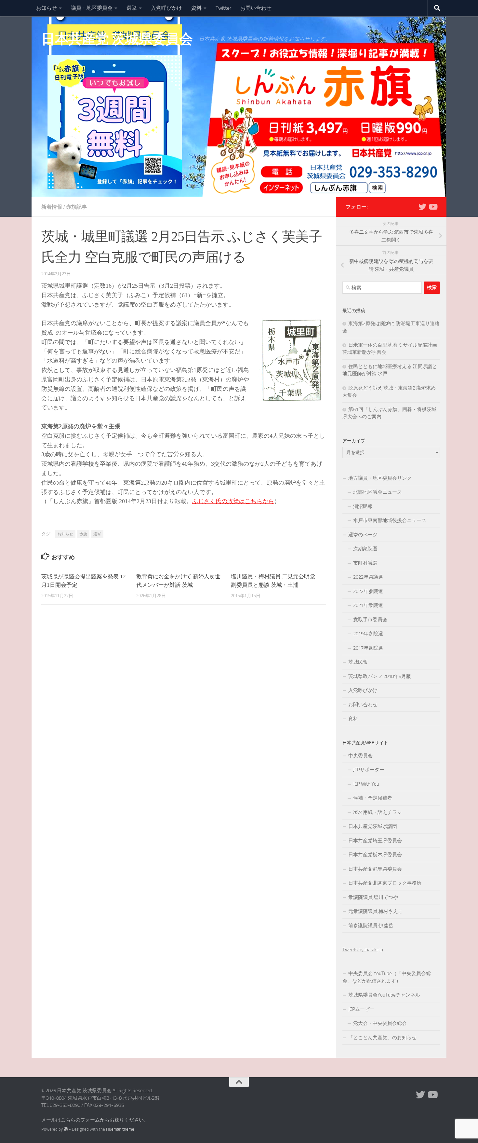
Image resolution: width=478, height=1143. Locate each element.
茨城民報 (358, 662)
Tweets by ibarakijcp (362, 950)
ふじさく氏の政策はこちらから (233, 501)
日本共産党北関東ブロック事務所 (384, 883)
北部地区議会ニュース (377, 492)
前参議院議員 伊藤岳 (370, 926)
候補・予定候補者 (372, 798)
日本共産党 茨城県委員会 (117, 39)
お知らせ (46, 8)
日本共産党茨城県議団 (372, 826)
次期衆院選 (365, 549)
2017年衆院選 (368, 648)
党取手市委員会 (370, 620)
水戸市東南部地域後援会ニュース (389, 520)
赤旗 (83, 534)
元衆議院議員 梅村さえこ (375, 911)
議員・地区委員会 (92, 8)
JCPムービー (361, 1009)
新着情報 (51, 207)
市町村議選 (365, 563)
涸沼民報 (363, 506)
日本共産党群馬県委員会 (375, 869)
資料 (196, 8)
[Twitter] (422, 207)
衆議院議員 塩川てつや (373, 897)
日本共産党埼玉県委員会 (375, 841)
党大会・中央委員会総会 (380, 1023)
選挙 (131, 8)
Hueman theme (120, 1129)
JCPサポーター (368, 770)
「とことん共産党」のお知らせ (382, 1037)
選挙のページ (363, 535)
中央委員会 (360, 756)
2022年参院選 (368, 591)
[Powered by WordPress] (66, 1129)
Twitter (223, 8)
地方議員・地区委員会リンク (380, 478)
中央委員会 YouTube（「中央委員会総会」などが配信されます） (386, 977)
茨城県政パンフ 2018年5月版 (379, 676)
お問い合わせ (256, 8)
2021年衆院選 (368, 605)
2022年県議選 (368, 577)
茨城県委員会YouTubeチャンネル (384, 995)
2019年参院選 (368, 634)
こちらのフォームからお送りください (102, 1120)
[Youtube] (433, 207)
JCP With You (366, 784)
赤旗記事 (76, 207)
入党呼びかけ (166, 8)
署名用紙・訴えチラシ (377, 812)
